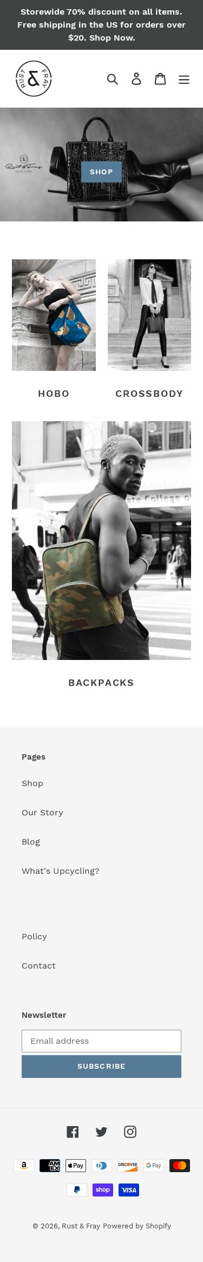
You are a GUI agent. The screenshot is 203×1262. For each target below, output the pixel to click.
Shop (101, 171)
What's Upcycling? (61, 871)
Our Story (42, 812)
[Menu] (184, 79)
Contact (39, 965)
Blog (31, 841)
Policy (34, 936)
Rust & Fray (81, 1226)
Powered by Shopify (137, 1226)
